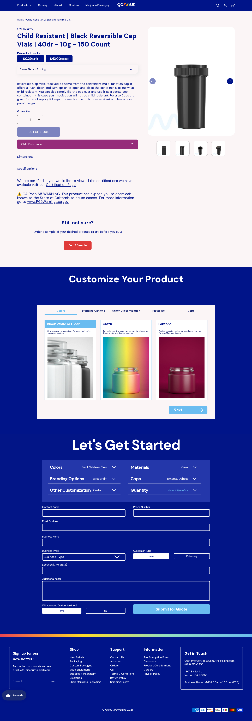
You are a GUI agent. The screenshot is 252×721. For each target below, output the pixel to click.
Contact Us (117, 657)
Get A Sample (78, 245)
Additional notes (51, 578)
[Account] (225, 5)
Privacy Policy (152, 674)
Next (177, 409)
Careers (148, 669)
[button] (24, 5)
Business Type (50, 550)
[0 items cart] (233, 5)
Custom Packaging (81, 665)
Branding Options (93, 310)
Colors (61, 310)
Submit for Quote (171, 609)
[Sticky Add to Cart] (237, 711)
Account (115, 661)
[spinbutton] (30, 119)
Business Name (50, 536)
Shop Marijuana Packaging (85, 682)
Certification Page (61, 184)
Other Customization (126, 310)
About (58, 5)
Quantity (23, 111)
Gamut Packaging (116, 709)
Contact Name (50, 507)
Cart (113, 669)
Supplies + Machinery (83, 674)
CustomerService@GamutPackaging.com (209, 661)
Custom (74, 5)
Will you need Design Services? (59, 605)
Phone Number (141, 507)
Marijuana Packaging (98, 5)
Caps (191, 310)
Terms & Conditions (122, 674)
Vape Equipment (80, 669)
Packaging (76, 661)
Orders (114, 665)
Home (20, 19)
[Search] (218, 5)
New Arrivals (77, 657)
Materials (158, 310)
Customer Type (142, 550)
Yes (62, 610)
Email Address (50, 521)
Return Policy (118, 678)
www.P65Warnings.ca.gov (48, 201)
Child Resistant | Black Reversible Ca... (48, 19)
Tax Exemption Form (156, 657)
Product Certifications (157, 665)
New (151, 556)
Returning (191, 556)
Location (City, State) (54, 564)
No (105, 610)
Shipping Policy (119, 682)
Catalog (42, 5)
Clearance (76, 678)
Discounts (150, 661)
